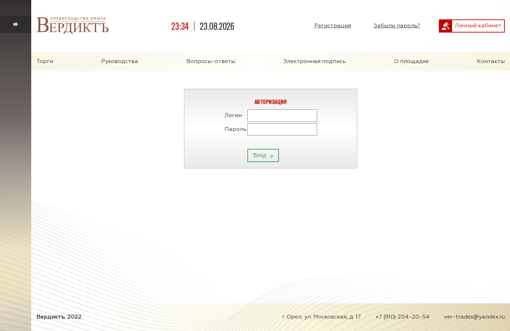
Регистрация (332, 26)
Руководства (119, 61)
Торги (44, 61)
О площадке (411, 61)
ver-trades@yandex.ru (474, 317)
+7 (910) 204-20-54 (402, 317)
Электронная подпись (314, 61)
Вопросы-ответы (210, 61)
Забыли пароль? (397, 26)
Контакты (491, 61)
